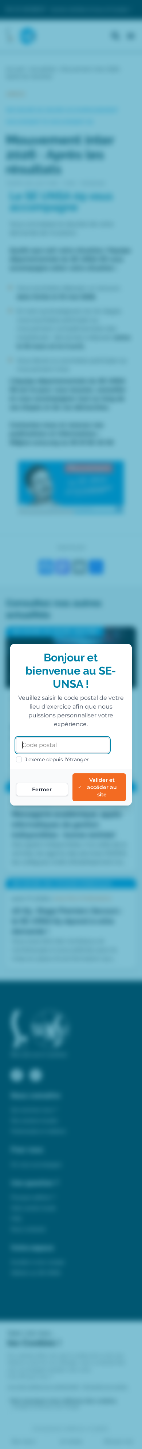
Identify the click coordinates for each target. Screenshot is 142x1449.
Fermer (42, 789)
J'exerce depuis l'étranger (57, 759)
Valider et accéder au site (102, 787)
